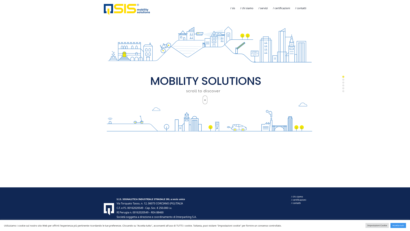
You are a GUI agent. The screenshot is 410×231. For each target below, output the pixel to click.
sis (233, 8)
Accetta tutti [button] (398, 225)
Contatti (301, 8)
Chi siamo (247, 8)
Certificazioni (282, 8)
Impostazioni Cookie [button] (377, 225)
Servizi (264, 8)
